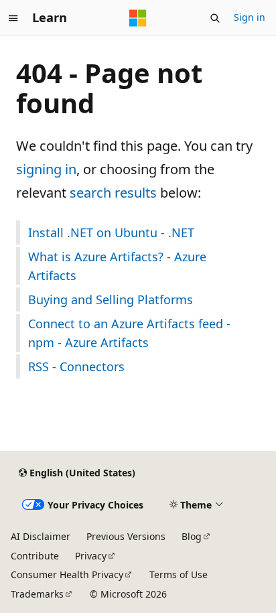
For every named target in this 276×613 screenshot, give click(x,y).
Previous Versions (125, 536)
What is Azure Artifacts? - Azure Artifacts (117, 266)
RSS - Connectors (76, 366)
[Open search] (215, 18)
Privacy (91, 555)
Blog (192, 536)
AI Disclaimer (40, 536)
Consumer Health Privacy (67, 574)
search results (113, 193)
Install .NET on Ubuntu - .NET (111, 232)
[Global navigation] (13, 18)
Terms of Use (178, 574)
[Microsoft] (138, 18)
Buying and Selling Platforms (110, 299)
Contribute (35, 555)
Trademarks (37, 594)
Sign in (249, 17)
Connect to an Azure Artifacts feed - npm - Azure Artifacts (129, 333)
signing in (46, 169)
